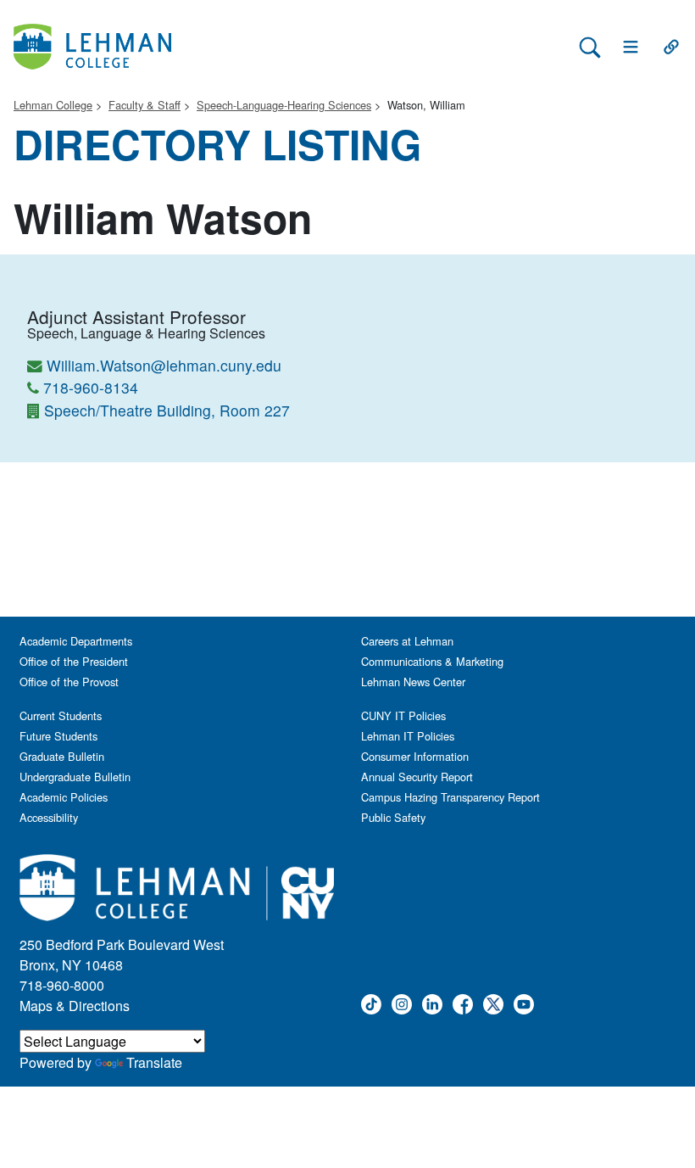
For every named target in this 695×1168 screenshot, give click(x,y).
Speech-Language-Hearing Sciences (284, 105)
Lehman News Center (413, 681)
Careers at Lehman (407, 641)
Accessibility (48, 817)
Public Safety (393, 817)
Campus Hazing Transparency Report (450, 797)
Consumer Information (415, 756)
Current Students (60, 715)
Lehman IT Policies (407, 736)
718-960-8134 (90, 387)
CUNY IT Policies (403, 715)
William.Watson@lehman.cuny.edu (164, 365)
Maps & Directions (74, 1005)
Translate (154, 1062)
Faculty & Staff (144, 105)
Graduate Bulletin (61, 756)
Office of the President (73, 661)
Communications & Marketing (432, 661)
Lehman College (53, 105)
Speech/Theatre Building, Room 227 (167, 410)
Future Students (58, 736)
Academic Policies (63, 797)
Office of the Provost (69, 681)
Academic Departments (75, 641)
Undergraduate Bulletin (75, 776)
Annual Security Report (417, 776)
